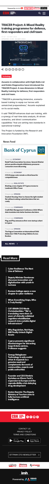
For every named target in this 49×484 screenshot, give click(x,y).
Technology (6, 76)
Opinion (17, 194)
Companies (18, 207)
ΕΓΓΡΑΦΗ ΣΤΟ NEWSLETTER (23, 455)
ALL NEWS (10, 244)
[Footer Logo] (18, 416)
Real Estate (19, 183)
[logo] (9, 13)
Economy (17, 159)
